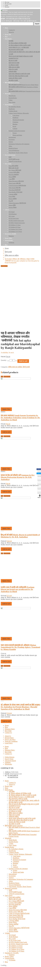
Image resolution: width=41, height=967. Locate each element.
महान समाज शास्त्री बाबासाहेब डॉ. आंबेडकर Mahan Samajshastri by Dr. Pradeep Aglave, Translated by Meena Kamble (20, 647)
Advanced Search (10, 761)
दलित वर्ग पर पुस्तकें (14, 815)
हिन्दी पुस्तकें (8, 252)
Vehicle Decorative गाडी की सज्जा (19, 928)
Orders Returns (9, 757)
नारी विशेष (12, 791)
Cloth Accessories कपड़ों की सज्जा (19, 913)
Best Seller (8, 731)
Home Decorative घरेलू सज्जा (18, 910)
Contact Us (8, 732)
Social (15, 865)
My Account (8, 3)
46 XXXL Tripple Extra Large (18, 944)
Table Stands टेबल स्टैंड (16, 915)
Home (7, 248)
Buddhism (16, 858)
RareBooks (12, 851)
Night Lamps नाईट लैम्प (16, 912)
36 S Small (12, 935)
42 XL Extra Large (15, 940)
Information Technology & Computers (21, 879)
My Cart (7, 2)
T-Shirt (11, 843)
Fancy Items (12, 845)
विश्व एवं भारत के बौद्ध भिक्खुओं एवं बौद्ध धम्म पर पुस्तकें (24, 804)
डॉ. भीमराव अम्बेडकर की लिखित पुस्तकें (20, 793)
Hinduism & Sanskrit (19, 860)
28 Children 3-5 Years (15, 946)
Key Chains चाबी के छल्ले (16, 901)
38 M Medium (13, 937)
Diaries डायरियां (13, 924)
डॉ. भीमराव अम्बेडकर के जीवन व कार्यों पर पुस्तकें (22, 795)
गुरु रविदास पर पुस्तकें (15, 811)
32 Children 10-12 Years (16, 949)
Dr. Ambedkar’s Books (16, 849)
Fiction (15, 870)
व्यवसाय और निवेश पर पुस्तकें (17, 822)
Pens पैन (11, 926)
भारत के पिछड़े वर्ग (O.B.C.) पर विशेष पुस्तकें (21, 797)
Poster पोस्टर (13, 922)
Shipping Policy (10, 729)
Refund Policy (9, 738)
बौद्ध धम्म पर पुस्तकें (14, 808)
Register (7, 7)
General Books (9, 958)
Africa (11, 881)
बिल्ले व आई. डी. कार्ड (15, 899)
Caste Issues (16, 856)
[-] (8, 360)
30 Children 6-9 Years (15, 947)
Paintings (12, 955)
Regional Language (11, 888)
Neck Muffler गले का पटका (17, 919)
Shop (6, 788)
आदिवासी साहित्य (14, 816)
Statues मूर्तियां (13, 929)
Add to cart (23, 361)
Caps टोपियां (12, 908)
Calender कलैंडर (14, 920)
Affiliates (8, 762)
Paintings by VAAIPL (12, 953)
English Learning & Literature (18, 868)
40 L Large (12, 938)
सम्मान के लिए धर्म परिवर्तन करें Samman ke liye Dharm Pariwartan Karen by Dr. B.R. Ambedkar (17, 477)
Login (6, 5)
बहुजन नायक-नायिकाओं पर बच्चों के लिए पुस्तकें (22, 818)
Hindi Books (9, 790)
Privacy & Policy (10, 739)
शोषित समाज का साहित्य (12, 255)
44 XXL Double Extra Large (18, 942)
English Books (13, 842)
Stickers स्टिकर (13, 931)
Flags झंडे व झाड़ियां (14, 897)
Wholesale (8, 838)
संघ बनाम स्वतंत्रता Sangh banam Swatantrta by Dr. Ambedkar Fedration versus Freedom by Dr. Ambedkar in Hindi (20, 417)
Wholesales (8, 764)
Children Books (14, 852)
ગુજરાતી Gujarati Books (16, 894)
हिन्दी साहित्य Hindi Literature (14, 825)
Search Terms (9, 759)
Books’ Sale (8, 786)
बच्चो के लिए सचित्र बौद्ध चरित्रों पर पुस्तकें (21, 820)
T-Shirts (7, 933)
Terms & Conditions (11, 741)
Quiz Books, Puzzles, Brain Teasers (20, 886)
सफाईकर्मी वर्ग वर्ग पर (14, 806)
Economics (12, 876)
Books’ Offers (9, 956)
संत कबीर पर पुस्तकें (14, 824)
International (13, 874)
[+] (16, 360)
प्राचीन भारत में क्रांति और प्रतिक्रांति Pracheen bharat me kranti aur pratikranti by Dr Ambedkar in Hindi (17, 589)
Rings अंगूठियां (13, 906)
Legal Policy (9, 743)
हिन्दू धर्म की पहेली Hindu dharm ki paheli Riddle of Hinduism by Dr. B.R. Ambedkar (20, 536)
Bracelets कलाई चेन (15, 904)
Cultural (15, 867)
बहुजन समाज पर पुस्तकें (15, 809)
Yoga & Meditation (15, 885)
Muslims (15, 863)
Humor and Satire (18, 872)
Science (11, 877)
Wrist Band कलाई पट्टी (16, 917)
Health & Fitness (14, 883)
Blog (6, 727)
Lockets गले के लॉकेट (15, 903)
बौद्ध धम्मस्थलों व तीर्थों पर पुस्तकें (18, 799)
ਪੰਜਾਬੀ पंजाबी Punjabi (15, 892)
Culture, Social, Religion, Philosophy (20, 854)
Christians (16, 861)
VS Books (12, 960)
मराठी (10, 890)
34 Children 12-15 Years (16, 951)
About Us (8, 736)
